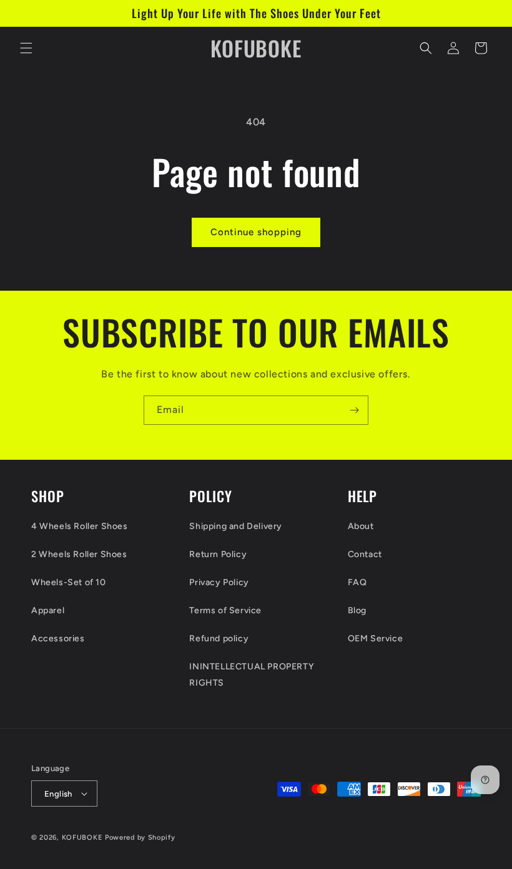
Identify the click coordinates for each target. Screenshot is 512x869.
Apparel (47, 610)
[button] (26, 48)
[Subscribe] (354, 410)
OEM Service (375, 638)
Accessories (58, 638)
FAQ (357, 582)
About (361, 526)
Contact (365, 554)
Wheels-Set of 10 (68, 582)
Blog (357, 610)
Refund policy (219, 638)
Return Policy (218, 554)
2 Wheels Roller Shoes (79, 554)
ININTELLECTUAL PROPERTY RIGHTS (251, 674)
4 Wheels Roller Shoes (79, 526)
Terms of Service (225, 610)
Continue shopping (256, 232)
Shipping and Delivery (235, 526)
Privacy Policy (219, 582)
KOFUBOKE (82, 837)
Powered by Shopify (140, 837)
